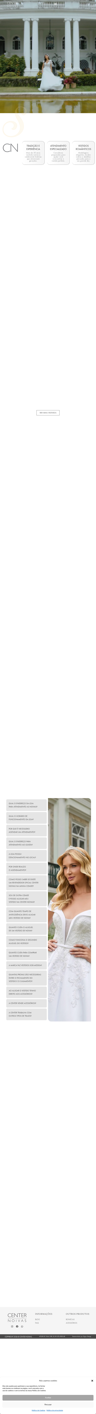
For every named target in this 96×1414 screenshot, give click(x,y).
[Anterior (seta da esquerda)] (3, 1354)
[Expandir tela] (11, 1350)
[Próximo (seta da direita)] (11, 1354)
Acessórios (71, 1323)
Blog (37, 1319)
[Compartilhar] (18, 1350)
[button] (92, 1380)
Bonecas (70, 1319)
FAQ (37, 1323)
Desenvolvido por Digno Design (81, 1336)
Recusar (48, 1404)
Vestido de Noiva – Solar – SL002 (25, 405)
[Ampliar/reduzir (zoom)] (3, 1350)
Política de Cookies (38, 1410)
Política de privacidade (54, 1410)
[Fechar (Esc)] (26, 1350)
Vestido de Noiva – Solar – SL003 (63, 405)
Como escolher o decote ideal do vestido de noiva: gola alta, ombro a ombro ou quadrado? (24, 1132)
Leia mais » (16, 1153)
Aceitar (48, 1398)
